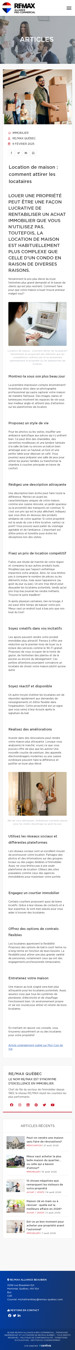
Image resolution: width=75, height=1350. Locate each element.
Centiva (45, 1345)
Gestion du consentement (45, 1340)
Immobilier (20, 133)
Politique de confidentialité (36, 1338)
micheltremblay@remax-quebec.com (40, 1299)
